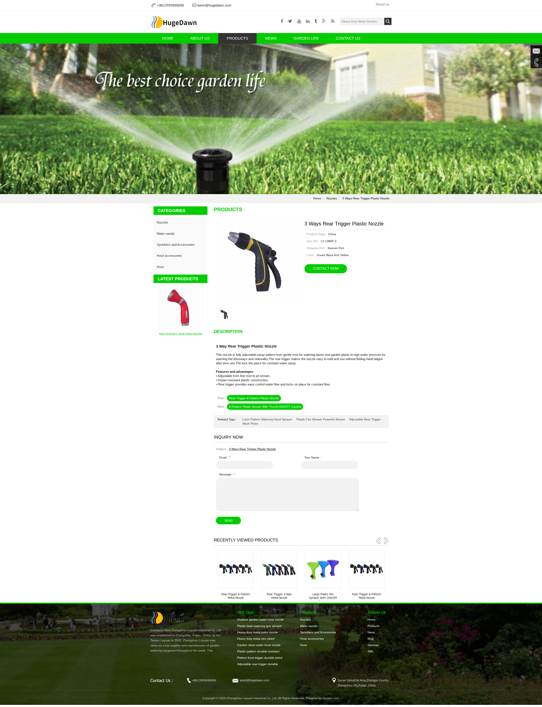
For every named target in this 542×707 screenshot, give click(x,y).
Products (237, 38)
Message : (227, 474)
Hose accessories (169, 255)
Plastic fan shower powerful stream (320, 419)
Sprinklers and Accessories (176, 244)
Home (372, 619)
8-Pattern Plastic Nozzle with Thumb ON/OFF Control (265, 406)
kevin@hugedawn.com (214, 5)
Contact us (348, 38)
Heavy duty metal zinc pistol (255, 638)
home (317, 198)
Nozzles (331, 198)
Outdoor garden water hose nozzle (260, 619)
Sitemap (373, 645)
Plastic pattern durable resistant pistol (258, 651)
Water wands (166, 233)
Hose (160, 267)
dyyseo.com (331, 698)
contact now (326, 268)
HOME (167, 38)
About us (382, 4)
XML (371, 651)
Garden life (306, 38)
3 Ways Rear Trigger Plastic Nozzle (365, 198)
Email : (224, 457)
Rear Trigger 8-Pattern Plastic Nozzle (254, 398)
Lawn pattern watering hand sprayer (267, 419)
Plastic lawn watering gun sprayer (259, 626)
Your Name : (312, 457)
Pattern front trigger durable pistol (259, 657)
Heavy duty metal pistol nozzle (257, 632)
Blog (370, 638)
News (271, 38)
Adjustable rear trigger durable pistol (257, 664)
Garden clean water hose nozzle (259, 645)
